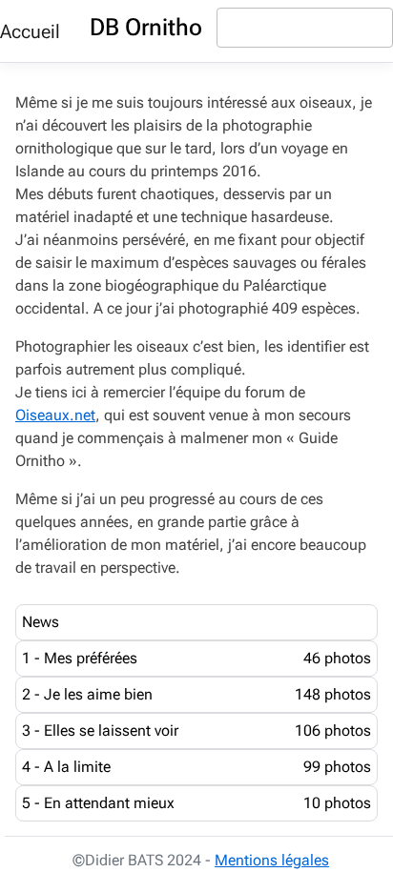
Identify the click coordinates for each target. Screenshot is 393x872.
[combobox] (304, 28)
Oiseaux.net (55, 415)
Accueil (30, 31)
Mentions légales (272, 860)
